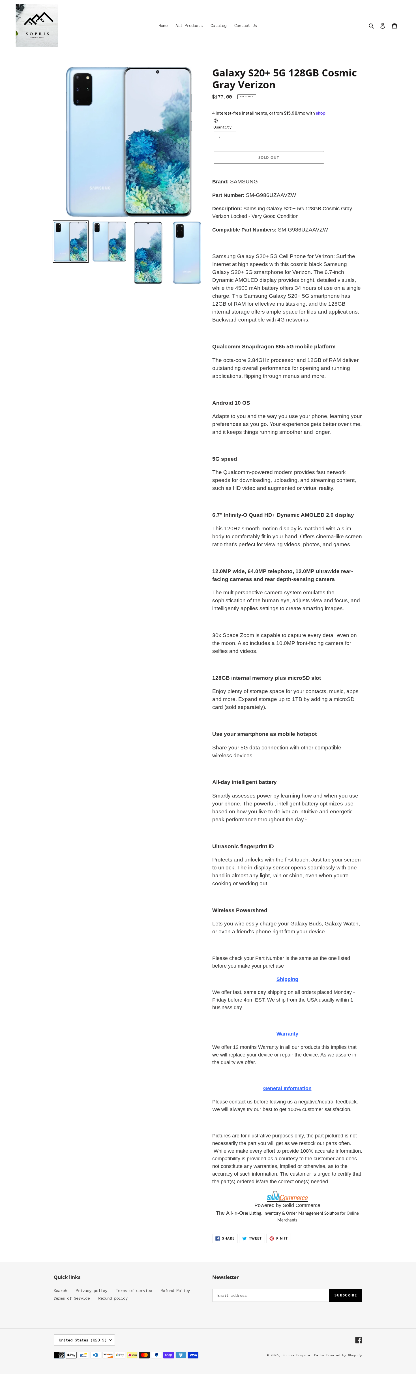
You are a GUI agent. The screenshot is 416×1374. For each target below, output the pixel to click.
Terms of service (134, 1290)
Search (60, 1290)
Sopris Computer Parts (303, 1355)
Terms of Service (72, 1298)
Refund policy (113, 1298)
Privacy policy (92, 1290)
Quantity (223, 127)
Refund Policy (175, 1290)
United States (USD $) (83, 1340)
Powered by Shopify (344, 1355)
